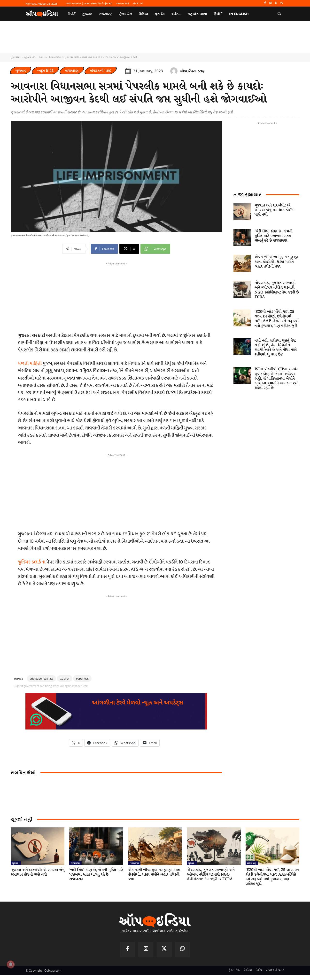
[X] (276, 3)
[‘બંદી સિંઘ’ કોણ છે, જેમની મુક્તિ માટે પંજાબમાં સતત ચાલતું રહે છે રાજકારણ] (242, 237)
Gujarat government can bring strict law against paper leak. (51, 686)
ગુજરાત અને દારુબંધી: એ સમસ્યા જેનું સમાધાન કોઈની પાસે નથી (274, 210)
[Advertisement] (116, 491)
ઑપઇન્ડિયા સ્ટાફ (192, 71)
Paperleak (82, 678)
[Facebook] (265, 3)
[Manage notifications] (11, 964)
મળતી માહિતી (30, 363)
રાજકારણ (71, 70)
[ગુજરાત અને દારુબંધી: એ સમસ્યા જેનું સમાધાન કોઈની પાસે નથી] (242, 211)
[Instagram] (270, 3)
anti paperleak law (41, 678)
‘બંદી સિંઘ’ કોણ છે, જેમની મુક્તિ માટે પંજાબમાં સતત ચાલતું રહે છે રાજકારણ (273, 236)
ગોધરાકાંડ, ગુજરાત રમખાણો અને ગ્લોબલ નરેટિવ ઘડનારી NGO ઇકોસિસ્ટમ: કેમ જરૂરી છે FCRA (277, 290)
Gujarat (64, 678)
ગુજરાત (21, 70)
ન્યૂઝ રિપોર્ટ (29, 57)
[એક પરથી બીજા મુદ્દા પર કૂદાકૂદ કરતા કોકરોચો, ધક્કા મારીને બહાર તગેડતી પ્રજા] (242, 263)
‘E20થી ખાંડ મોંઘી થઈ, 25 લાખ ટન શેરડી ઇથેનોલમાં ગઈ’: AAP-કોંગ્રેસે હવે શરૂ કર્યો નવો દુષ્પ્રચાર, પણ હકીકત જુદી (277, 319)
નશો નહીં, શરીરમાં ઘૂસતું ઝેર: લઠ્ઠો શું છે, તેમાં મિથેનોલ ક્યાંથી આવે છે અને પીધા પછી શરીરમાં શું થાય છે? (276, 347)
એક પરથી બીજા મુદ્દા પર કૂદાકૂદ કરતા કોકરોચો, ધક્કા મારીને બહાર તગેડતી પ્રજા (277, 261)
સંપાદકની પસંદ (100, 70)
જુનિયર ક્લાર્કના (31, 562)
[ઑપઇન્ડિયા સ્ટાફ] (174, 71)
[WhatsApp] (281, 3)
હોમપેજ (15, 57)
